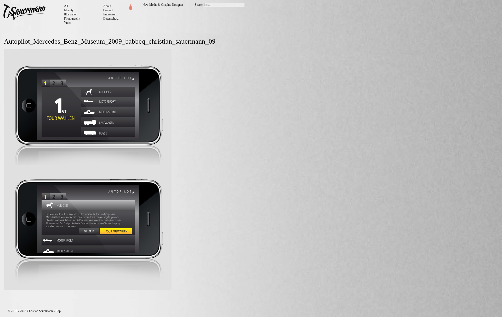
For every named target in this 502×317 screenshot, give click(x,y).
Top (58, 311)
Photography (72, 18)
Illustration (70, 14)
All (66, 6)
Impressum (110, 14)
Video (67, 23)
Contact (108, 10)
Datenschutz (110, 18)
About (107, 6)
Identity (68, 10)
